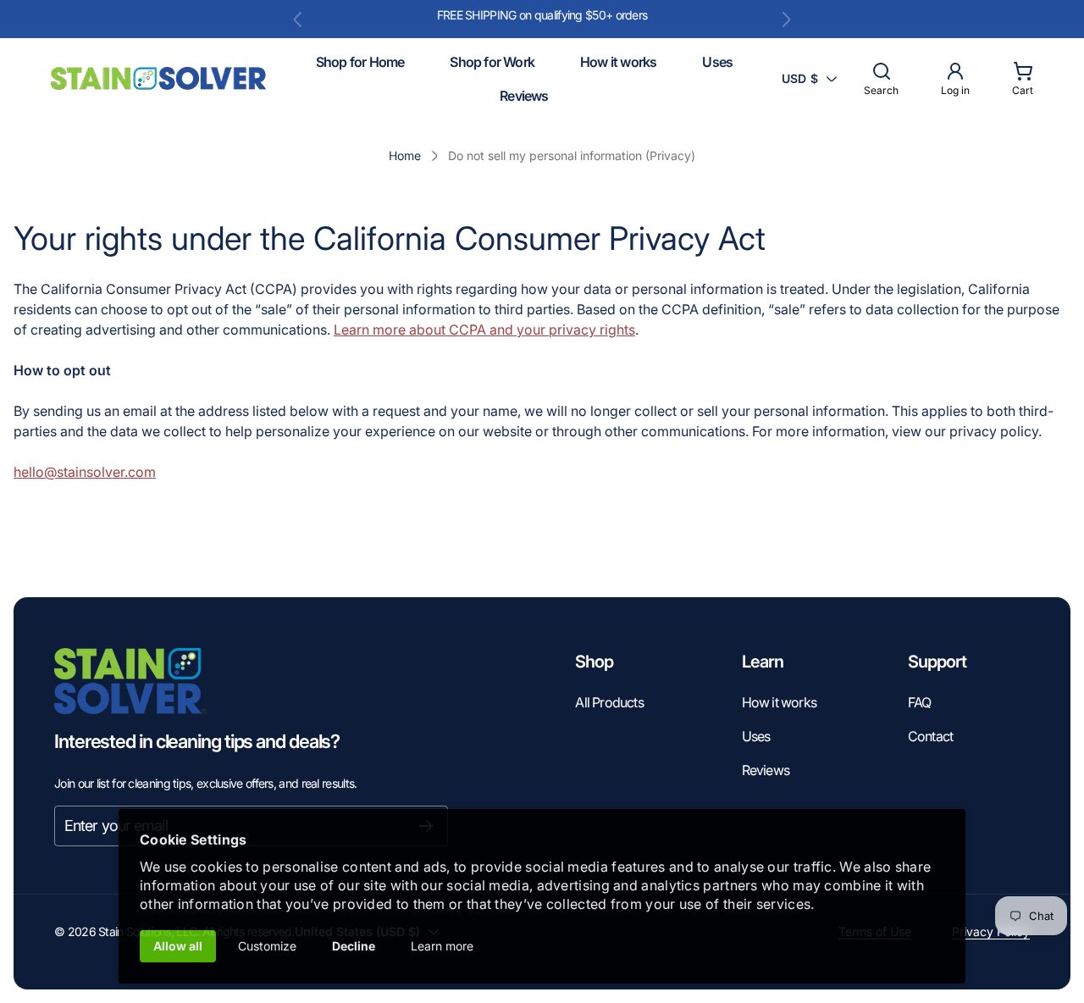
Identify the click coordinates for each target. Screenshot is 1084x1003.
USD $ (800, 78)
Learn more (442, 946)
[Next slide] (786, 19)
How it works (779, 702)
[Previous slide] (298, 19)
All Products (609, 702)
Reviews (765, 770)
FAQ (920, 702)
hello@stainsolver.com (85, 471)
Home (405, 155)
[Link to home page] (130, 681)
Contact (930, 736)
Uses (756, 736)
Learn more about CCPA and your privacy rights (484, 329)
